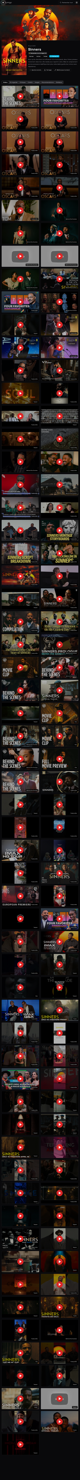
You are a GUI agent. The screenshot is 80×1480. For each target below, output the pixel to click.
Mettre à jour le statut (63, 70)
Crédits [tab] (30, 82)
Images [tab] (37, 82)
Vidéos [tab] (5, 82)
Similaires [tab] (59, 82)
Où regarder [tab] (13, 82)
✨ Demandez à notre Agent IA (37, 53)
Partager (49, 70)
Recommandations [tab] (48, 82)
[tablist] (33, 82)
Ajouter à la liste (36, 70)
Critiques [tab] (23, 82)
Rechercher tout (67, 2)
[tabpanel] (40, 770)
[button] (20, 96)
